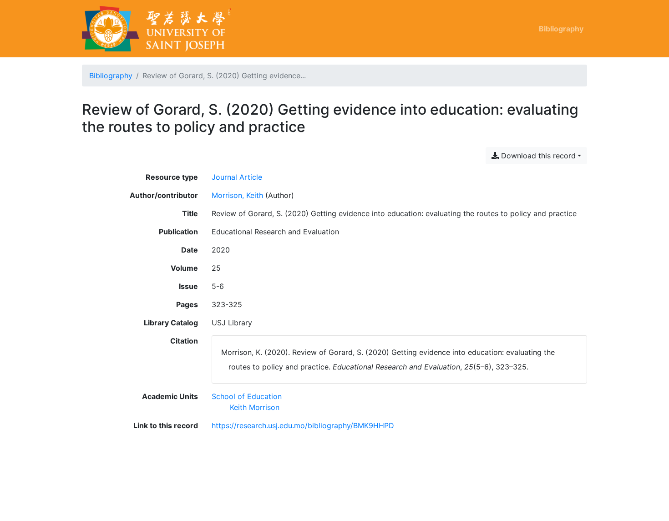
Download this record (537, 155)
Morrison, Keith (237, 195)
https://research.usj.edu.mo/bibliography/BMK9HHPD (303, 425)
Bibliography (561, 28)
